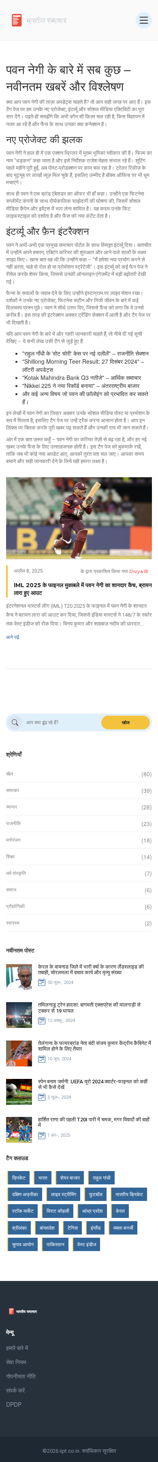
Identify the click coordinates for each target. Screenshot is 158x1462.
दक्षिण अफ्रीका (25, 1194)
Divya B (138, 571)
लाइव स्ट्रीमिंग (63, 1194)
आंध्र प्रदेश (92, 1211)
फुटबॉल (95, 1194)
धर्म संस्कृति (16, 873)
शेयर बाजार (70, 1178)
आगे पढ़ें (12, 637)
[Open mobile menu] (144, 20)
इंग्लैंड (95, 1228)
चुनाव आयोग (23, 1244)
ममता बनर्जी (123, 1228)
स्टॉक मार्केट (23, 1211)
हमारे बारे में (17, 1348)
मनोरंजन (13, 840)
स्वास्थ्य (12, 923)
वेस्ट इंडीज (86, 1244)
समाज (11, 890)
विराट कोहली (58, 1211)
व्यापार (11, 807)
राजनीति (13, 823)
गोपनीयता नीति (21, 1376)
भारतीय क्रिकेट (129, 1194)
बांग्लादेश (47, 1228)
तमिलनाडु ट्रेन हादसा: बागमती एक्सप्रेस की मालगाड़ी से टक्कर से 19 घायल (89, 1007)
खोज (126, 722)
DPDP (13, 1404)
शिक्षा (10, 857)
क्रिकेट (19, 1178)
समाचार (12, 790)
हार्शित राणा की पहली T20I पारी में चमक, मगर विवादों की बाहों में (93, 1122)
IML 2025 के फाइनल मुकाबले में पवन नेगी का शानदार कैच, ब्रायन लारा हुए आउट (83, 589)
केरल (120, 1211)
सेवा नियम (16, 1362)
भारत (42, 1178)
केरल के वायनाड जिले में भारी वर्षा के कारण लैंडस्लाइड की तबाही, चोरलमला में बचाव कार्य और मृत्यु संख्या (91, 969)
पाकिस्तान (55, 1244)
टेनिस (73, 1228)
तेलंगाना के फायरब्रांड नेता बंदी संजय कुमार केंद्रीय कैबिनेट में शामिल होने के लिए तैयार (94, 1046)
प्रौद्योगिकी (15, 906)
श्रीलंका (19, 1228)
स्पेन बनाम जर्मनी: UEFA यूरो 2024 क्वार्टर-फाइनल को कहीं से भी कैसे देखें (92, 1084)
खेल (9, 774)
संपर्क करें (15, 1390)
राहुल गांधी (102, 1178)
